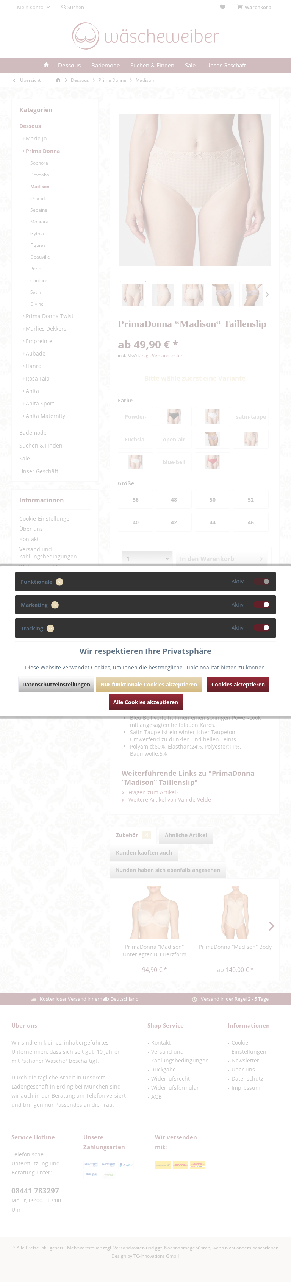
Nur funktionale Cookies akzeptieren (148, 684)
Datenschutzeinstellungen (56, 684)
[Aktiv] (261, 581)
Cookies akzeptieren (238, 684)
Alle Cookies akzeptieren (145, 701)
